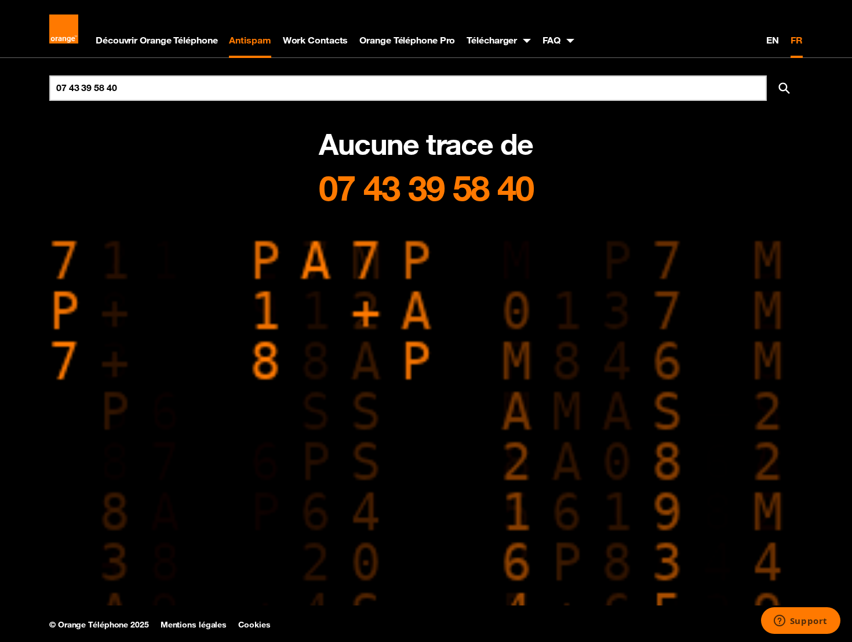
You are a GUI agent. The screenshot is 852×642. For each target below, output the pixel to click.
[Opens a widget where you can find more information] (800, 621)
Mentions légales (194, 624)
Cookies (254, 624)
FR (797, 40)
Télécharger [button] (492, 40)
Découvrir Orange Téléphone (156, 40)
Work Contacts (315, 40)
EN (772, 40)
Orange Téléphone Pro (407, 40)
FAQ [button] (551, 40)
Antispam (250, 40)
